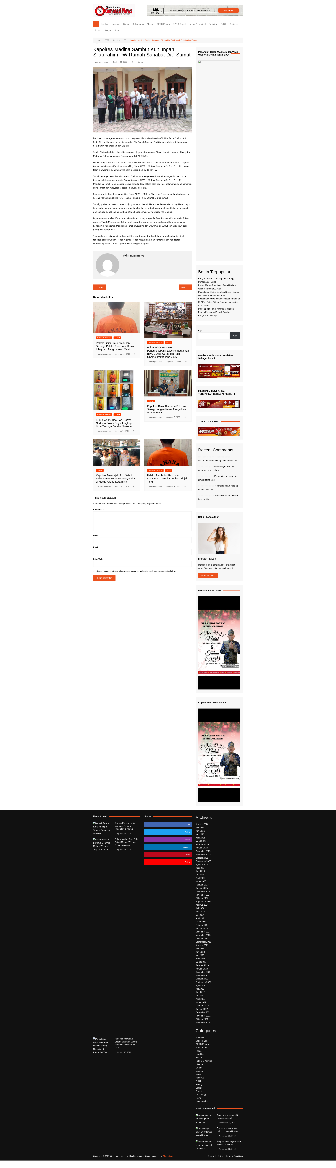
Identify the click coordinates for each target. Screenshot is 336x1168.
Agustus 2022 (202, 985)
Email (96, 547)
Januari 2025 (202, 888)
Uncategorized (202, 1101)
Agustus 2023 (202, 945)
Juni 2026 (200, 831)
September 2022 (203, 982)
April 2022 (200, 999)
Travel (198, 1098)
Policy (220, 1156)
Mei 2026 (200, 834)
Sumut (126, 24)
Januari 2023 (202, 969)
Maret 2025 (201, 881)
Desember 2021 (203, 1012)
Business (234, 24)
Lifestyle (107, 30)
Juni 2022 (200, 992)
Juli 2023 (200, 948)
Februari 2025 (202, 885)
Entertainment (202, 1047)
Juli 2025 (200, 868)
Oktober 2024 (202, 898)
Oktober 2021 (202, 1019)
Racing (199, 1084)
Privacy (211, 1156)
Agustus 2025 (202, 864)
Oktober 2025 (202, 858)
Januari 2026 (202, 848)
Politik (223, 24)
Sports (117, 30)
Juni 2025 (200, 871)
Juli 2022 (200, 989)
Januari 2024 (202, 928)
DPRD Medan (163, 24)
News (198, 1074)
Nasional (116, 24)
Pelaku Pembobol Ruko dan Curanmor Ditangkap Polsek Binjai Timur (167, 478)
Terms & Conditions (234, 1156)
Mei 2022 (200, 995)
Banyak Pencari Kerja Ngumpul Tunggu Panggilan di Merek (125, 826)
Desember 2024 (203, 891)
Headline (104, 24)
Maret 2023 (201, 962)
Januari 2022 (202, 1009)
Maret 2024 (201, 922)
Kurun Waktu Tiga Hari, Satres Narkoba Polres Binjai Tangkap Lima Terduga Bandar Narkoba (114, 423)
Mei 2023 (200, 955)
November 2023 (203, 935)
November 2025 (203, 854)
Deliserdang (138, 24)
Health (199, 1058)
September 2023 (203, 942)
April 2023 (200, 959)
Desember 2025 (203, 851)
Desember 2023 (203, 932)
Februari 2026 (202, 844)
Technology (201, 1094)
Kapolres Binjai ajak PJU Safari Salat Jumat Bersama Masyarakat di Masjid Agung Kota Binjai (116, 478)
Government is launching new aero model (217, 460)
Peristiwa (213, 24)
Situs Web (98, 559)
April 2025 (200, 878)
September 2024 (203, 901)
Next (183, 287)
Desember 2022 (203, 972)
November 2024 (203, 895)
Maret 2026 (201, 841)
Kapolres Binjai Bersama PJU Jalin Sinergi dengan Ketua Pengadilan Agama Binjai (167, 409)
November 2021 (203, 1016)
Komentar (98, 509)
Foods (97, 30)
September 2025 (203, 861)
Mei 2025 (200, 875)
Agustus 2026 (202, 824)
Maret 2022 (201, 1002)
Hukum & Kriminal (197, 24)
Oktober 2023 (202, 938)
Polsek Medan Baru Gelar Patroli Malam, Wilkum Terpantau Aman (127, 842)
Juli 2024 (200, 908)
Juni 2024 (200, 912)
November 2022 (203, 975)
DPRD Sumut (179, 24)
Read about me (208, 575)
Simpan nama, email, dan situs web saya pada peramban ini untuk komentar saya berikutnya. (136, 571)
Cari (200, 331)
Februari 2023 (202, 965)
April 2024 (200, 918)
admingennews (101, 62)
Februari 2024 (202, 925)
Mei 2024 (200, 915)
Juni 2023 (200, 952)
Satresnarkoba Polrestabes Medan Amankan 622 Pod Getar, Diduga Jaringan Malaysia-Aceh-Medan (219, 302)
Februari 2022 (202, 1006)
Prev (101, 287)
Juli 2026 (200, 828)
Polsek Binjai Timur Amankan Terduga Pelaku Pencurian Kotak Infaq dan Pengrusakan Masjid (115, 346)
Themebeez (168, 1156)
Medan (150, 24)
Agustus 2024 (202, 905)
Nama (96, 535)
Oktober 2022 (202, 979)
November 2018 (203, 1022)
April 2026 (200, 838)
